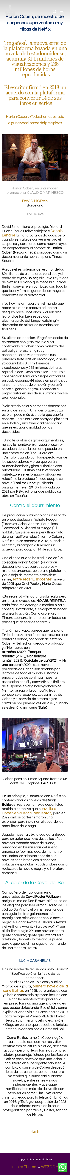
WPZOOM (49, 1167)
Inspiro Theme (23, 1167)
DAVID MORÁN (35, 201)
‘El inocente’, (42, 579)
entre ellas (22, 579)
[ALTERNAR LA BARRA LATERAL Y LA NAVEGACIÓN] (63, 11)
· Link (35, 1131)
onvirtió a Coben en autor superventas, (29, 811)
